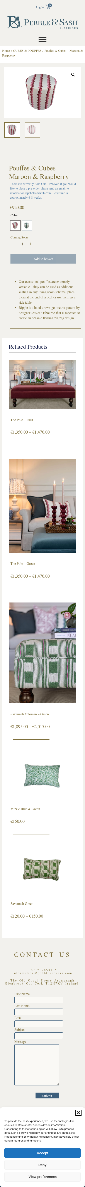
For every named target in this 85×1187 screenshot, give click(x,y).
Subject (19, 1029)
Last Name (21, 1005)
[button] (78, 1113)
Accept (42, 1153)
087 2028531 (41, 970)
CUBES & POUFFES (27, 50)
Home (6, 50)
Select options (31, 449)
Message (20, 1041)
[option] (15, 225)
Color (14, 215)
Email (18, 1017)
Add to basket (43, 258)
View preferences (43, 1177)
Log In (40, 7)
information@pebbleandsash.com (42, 973)
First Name (22, 994)
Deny (42, 1165)
